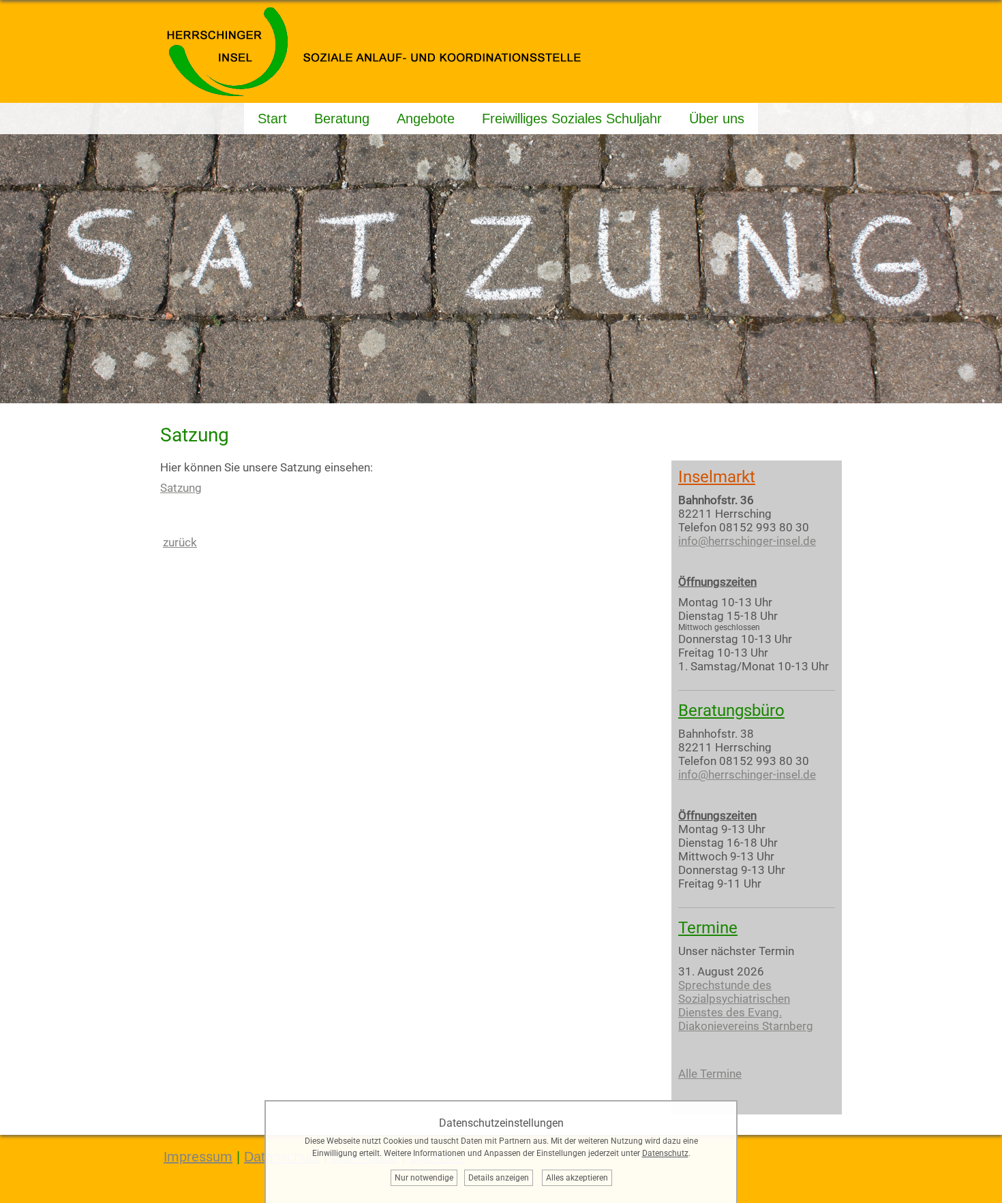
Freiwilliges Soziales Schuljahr (572, 118)
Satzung (181, 488)
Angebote (426, 118)
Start (272, 118)
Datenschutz (665, 1153)
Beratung (341, 118)
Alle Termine (710, 1073)
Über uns (716, 118)
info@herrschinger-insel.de (747, 541)
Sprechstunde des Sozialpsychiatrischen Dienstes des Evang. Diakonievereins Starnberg (745, 1005)
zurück (180, 542)
